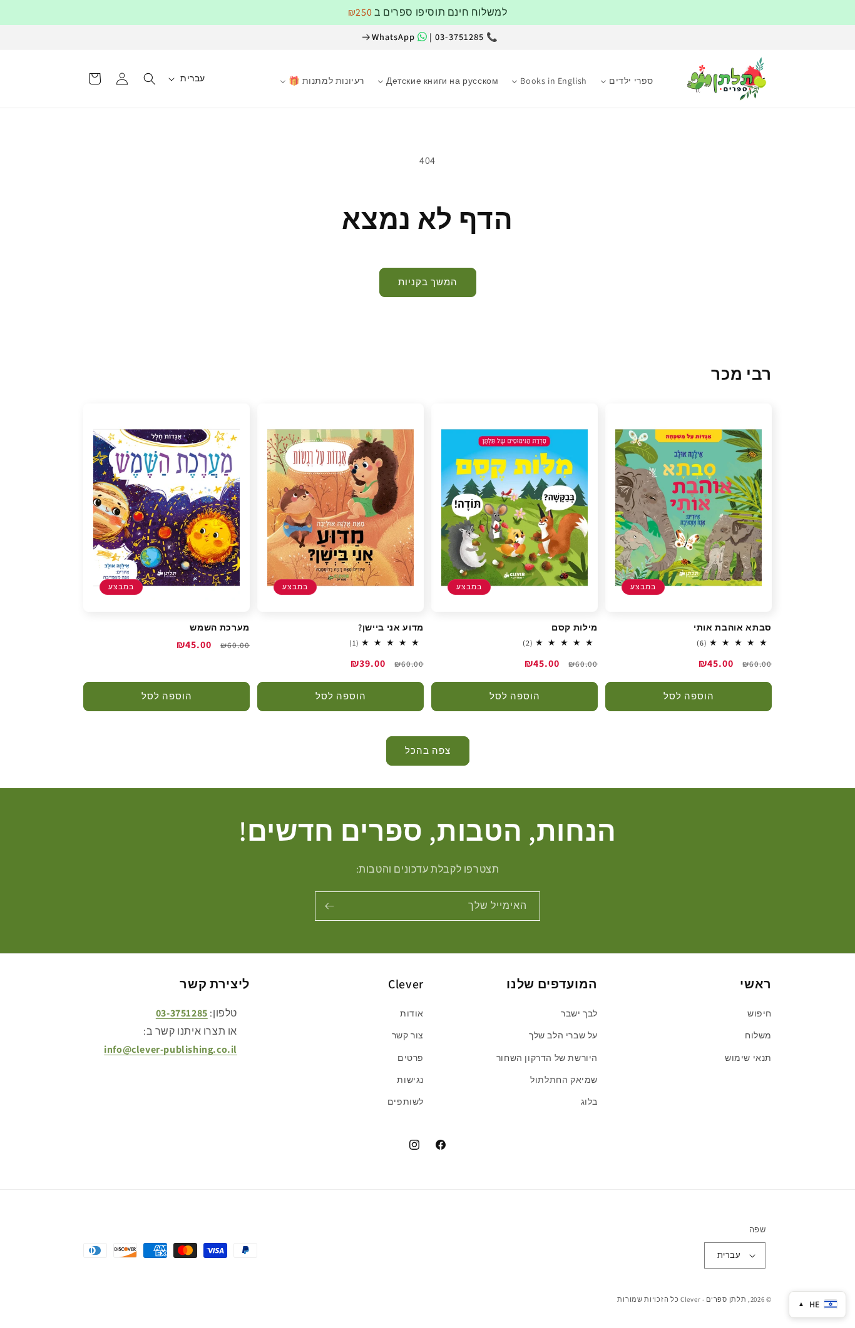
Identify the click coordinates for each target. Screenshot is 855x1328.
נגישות (410, 1079)
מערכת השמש (220, 627)
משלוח (758, 1035)
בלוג (589, 1101)
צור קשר (408, 1035)
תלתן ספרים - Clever (713, 1299)
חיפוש (759, 1013)
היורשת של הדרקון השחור (547, 1057)
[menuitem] (666, 75)
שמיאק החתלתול (564, 1079)
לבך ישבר (579, 1013)
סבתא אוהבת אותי (733, 627)
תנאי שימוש (748, 1057)
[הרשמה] (329, 906)
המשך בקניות (428, 282)
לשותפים (405, 1101)
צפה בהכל (428, 750)
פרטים (410, 1057)
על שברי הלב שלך (563, 1035)
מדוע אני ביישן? (391, 627)
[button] (149, 79)
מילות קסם (574, 627)
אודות (412, 1013)
